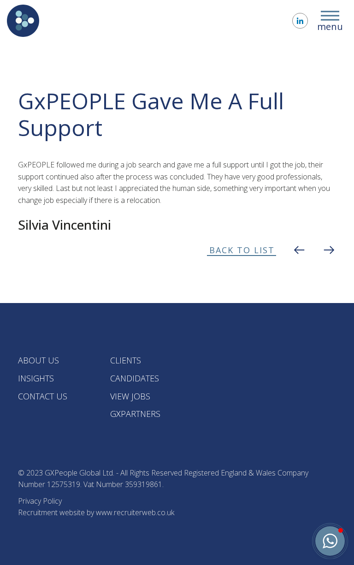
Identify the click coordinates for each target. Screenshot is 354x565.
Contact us (42, 396)
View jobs (130, 396)
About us (38, 360)
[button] (330, 541)
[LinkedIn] (300, 21)
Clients (125, 360)
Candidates (134, 378)
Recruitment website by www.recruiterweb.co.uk (96, 512)
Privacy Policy (40, 501)
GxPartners (135, 413)
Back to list (242, 250)
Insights (36, 378)
